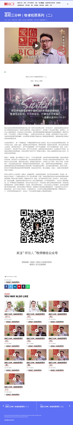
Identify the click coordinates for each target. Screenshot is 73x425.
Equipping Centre (50, 3)
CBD (36, 3)
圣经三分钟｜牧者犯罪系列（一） (17, 407)
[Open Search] (68, 4)
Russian (42, 5)
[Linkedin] (15, 287)
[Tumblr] (24, 287)
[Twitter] (11, 287)
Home (5, 20)
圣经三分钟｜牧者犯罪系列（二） (41, 20)
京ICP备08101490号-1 (9, 420)
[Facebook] (6, 287)
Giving (46, 5)
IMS (32, 5)
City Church (30, 3)
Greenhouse (20, 5)
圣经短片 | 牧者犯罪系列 (28, 20)
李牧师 (19, 20)
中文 (51, 5)
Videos (9, 20)
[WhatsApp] (28, 287)
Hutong (27, 5)
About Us (19, 3)
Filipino (58, 3)
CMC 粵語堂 (41, 3)
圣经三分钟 (14, 20)
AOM (25, 3)
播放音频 (36, 85)
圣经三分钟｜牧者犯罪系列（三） (52, 407)
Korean (36, 5)
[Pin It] (19, 287)
